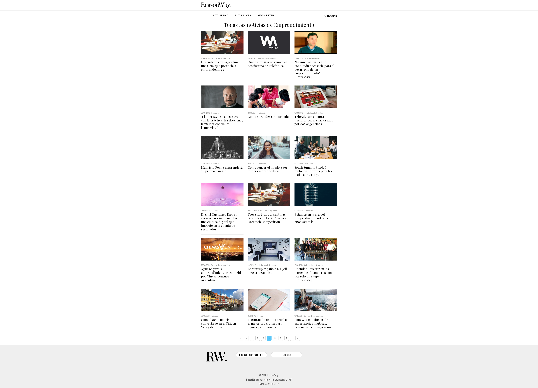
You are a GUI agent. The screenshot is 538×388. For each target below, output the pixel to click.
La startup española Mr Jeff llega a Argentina (267, 271)
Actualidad (220, 15)
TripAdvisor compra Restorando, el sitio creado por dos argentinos (313, 120)
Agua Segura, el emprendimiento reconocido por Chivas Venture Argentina (222, 274)
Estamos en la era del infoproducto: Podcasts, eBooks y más (311, 218)
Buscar (332, 16)
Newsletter (266, 15)
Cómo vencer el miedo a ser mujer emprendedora (267, 169)
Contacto (286, 354)
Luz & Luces (243, 15)
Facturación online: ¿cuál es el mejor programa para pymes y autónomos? (268, 323)
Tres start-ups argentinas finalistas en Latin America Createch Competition (267, 218)
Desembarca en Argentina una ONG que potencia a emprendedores (220, 65)
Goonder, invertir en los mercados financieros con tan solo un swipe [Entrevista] (313, 274)
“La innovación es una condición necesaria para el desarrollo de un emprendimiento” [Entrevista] (314, 69)
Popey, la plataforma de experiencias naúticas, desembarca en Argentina (313, 323)
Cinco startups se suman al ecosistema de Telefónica (267, 64)
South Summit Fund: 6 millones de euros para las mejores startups (313, 171)
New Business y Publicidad (251, 354)
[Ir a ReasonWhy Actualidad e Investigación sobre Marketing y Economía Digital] (215, 5)
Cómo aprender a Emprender (269, 116)
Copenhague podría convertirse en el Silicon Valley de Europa (218, 323)
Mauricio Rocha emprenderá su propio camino (222, 169)
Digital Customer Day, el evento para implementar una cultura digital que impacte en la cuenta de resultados (219, 221)
